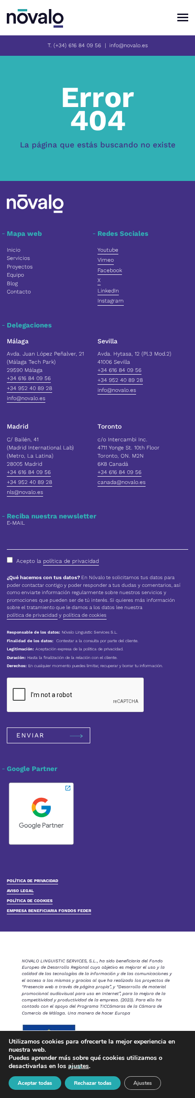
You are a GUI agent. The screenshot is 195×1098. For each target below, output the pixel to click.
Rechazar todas (93, 1083)
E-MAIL (16, 523)
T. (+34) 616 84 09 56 (74, 45)
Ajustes (142, 1083)
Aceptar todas (35, 1083)
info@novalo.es (128, 45)
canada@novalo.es (122, 482)
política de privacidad (71, 561)
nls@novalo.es (25, 492)
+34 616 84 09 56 (29, 378)
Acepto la (57, 561)
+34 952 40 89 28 (29, 388)
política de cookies (85, 615)
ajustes (78, 1066)
